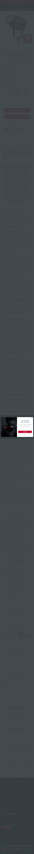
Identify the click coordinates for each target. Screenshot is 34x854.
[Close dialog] (32, 418)
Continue (25, 431)
